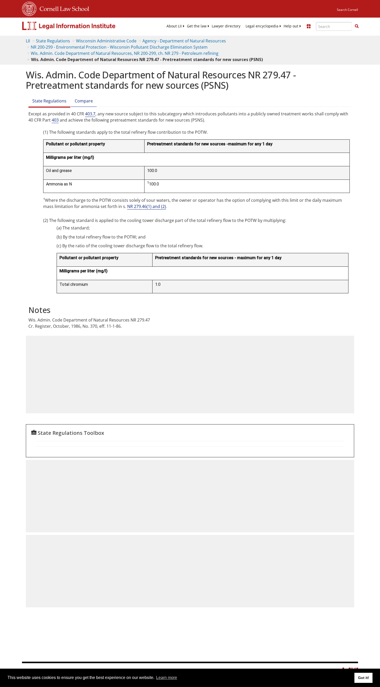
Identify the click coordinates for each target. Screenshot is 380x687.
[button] (357, 26)
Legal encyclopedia (262, 26)
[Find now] (357, 26)
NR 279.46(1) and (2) (146, 206)
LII (28, 41)
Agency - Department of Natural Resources (184, 41)
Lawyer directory (226, 26)
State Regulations (53, 41)
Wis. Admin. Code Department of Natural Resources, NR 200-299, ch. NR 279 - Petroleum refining (124, 53)
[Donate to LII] (308, 26)
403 (55, 120)
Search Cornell (347, 10)
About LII (174, 26)
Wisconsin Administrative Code (106, 41)
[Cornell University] (29, 8)
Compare (84, 101)
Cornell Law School (62, 8)
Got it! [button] (363, 678)
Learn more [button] (166, 677)
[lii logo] (80, 26)
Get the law (197, 26)
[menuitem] (174, 26)
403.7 (90, 114)
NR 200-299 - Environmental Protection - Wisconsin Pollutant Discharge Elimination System (119, 47)
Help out (291, 26)
